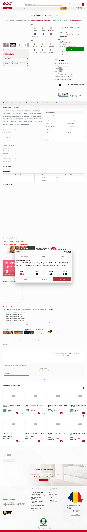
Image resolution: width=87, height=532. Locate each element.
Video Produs (20, 102)
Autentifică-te (56, 353)
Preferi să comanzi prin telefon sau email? (14, 49)
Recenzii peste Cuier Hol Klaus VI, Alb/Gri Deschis (17, 365)
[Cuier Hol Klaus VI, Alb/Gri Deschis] (23, 199)
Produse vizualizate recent (9, 448)
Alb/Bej (35, 30)
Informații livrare (8, 58)
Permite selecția (43, 279)
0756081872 (8, 498)
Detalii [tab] (43, 256)
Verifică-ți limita (68, 79)
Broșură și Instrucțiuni (8, 65)
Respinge (25, 279)
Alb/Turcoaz (43, 36)
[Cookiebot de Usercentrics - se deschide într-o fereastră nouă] (65, 252)
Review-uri (59, 102)
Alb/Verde (51, 36)
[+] (65, 49)
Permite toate (62, 279)
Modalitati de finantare (48, 102)
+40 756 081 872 (11, 502)
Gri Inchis (34, 52)
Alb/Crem (42, 30)
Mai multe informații (59, 79)
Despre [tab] (62, 256)
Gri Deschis (51, 46)
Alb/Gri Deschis (51, 30)
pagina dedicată (40, 339)
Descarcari (29, 102)
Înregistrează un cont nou (67, 353)
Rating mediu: (43, 368)
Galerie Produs (37, 102)
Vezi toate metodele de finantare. (66, 89)
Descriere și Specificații (9, 102)
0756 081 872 (9, 52)
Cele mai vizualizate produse (22, 448)
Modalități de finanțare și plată (11, 63)
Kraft (32, 40)
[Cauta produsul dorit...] (61, 4)
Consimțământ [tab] (24, 256)
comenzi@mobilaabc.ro (10, 54)
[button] (28, 45)
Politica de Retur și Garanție (11, 61)
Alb (32, 24)
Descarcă (57, 177)
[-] (60, 49)
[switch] (36, 274)
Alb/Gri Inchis (35, 36)
